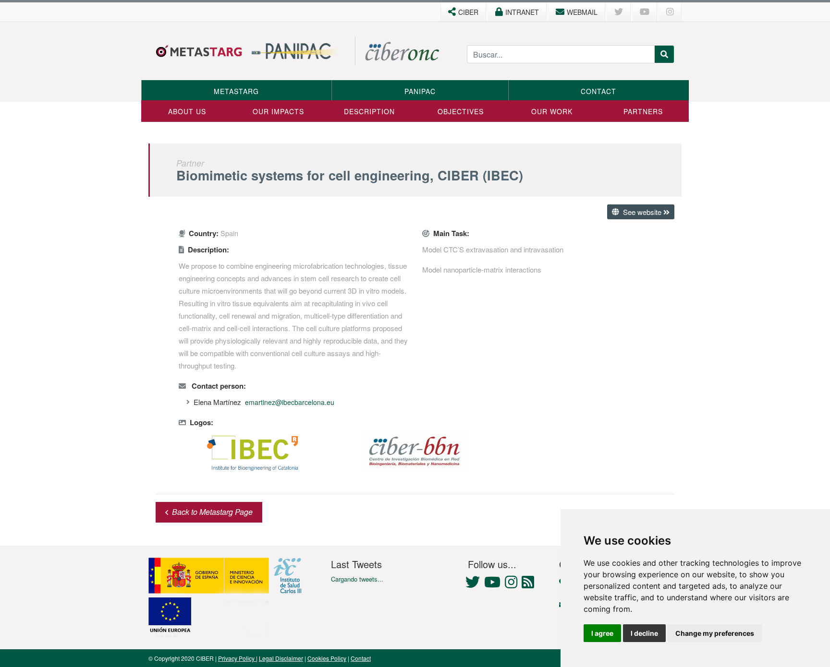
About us (187, 111)
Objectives (461, 111)
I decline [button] (644, 633)
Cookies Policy (326, 658)
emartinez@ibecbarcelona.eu (289, 402)
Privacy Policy (237, 658)
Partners (643, 111)
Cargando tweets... (357, 579)
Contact (598, 91)
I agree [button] (602, 633)
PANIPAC (420, 91)
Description (369, 111)
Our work (552, 111)
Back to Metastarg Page (212, 511)
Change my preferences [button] (714, 633)
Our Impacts (278, 111)
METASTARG (236, 91)
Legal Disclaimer (281, 658)
